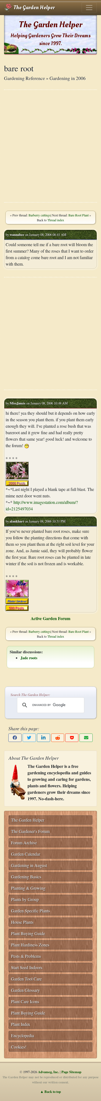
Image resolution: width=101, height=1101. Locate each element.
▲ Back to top (50, 1091)
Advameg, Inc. (48, 1071)
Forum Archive (24, 842)
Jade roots (28, 658)
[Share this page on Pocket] (71, 738)
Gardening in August (29, 865)
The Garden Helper (33, 7)
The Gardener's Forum (30, 831)
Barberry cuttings (40, 215)
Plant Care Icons (25, 1001)
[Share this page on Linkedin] (43, 738)
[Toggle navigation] (89, 7)
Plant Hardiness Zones (30, 945)
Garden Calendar (25, 854)
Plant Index (20, 1024)
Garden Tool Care (26, 979)
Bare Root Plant (78, 215)
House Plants (22, 922)
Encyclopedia (22, 1035)
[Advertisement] (50, 146)
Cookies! (18, 1047)
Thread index (55, 220)
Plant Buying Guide (28, 933)
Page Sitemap (71, 1071)
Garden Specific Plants (30, 910)
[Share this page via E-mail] (86, 738)
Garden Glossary (25, 990)
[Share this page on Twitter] (29, 738)
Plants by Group (25, 899)
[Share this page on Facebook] (15, 738)
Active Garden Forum (50, 618)
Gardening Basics (26, 876)
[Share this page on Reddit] (57, 738)
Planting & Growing (28, 888)
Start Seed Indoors (26, 967)
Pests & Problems (26, 956)
